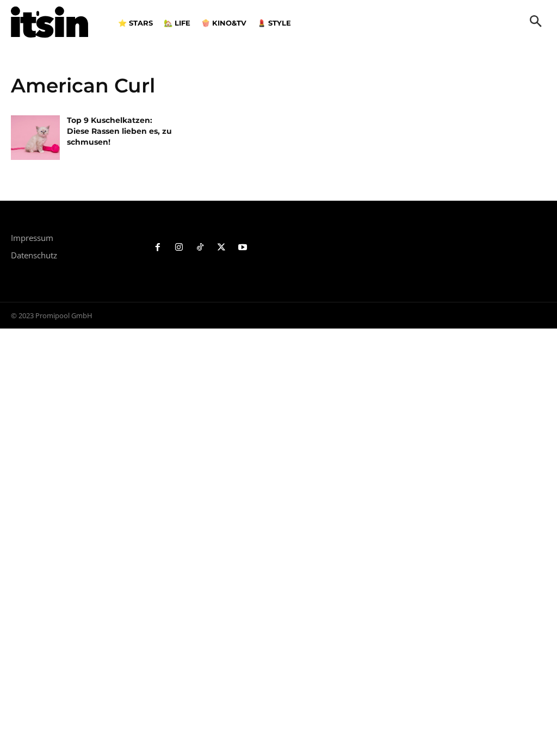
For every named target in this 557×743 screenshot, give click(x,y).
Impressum (32, 237)
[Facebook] (158, 248)
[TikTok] (200, 248)
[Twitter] (221, 248)
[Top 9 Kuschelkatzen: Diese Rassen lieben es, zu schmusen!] (35, 137)
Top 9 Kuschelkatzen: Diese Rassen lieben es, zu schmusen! (119, 130)
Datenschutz (34, 255)
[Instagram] (179, 248)
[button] (535, 22)
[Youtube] (242, 248)
